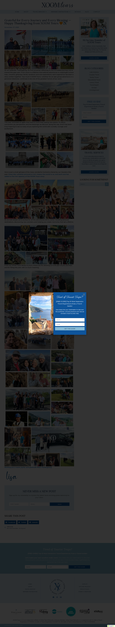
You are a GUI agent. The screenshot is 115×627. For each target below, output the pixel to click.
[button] (84, 294)
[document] (57, 313)
